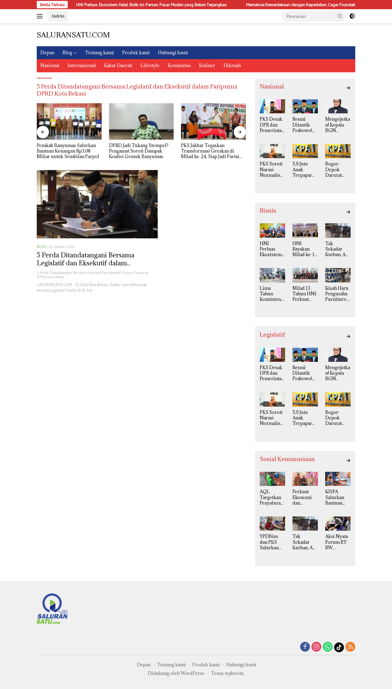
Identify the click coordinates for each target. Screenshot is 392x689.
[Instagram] (316, 647)
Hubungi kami (173, 52)
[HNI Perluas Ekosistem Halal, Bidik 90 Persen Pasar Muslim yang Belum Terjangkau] (272, 230)
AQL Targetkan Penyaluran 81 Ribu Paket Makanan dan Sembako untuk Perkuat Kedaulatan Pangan (271, 497)
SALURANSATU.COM (73, 34)
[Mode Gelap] (352, 16)
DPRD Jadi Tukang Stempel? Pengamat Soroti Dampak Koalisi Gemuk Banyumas (138, 151)
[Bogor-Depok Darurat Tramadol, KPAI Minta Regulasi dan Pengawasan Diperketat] (338, 151)
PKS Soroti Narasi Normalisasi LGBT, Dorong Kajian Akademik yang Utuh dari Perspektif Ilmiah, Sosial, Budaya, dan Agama (272, 169)
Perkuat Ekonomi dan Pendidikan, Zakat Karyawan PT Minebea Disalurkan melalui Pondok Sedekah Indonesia (305, 497)
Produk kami (136, 52)
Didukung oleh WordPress (176, 673)
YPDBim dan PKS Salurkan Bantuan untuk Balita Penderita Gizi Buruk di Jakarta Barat (271, 542)
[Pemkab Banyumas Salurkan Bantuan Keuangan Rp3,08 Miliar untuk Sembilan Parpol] (69, 121)
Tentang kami (99, 52)
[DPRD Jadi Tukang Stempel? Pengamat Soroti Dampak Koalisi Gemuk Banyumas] (141, 121)
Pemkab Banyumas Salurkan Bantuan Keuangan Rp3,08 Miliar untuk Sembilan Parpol (68, 151)
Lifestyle (150, 65)
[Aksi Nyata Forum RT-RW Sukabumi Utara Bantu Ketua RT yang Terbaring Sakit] (338, 524)
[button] (340, 16)
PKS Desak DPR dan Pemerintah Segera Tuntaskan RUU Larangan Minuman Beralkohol (272, 124)
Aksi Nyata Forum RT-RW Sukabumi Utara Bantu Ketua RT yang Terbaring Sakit (337, 542)
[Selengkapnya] (348, 88)
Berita (42, 246)
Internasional (82, 65)
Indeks (58, 16)
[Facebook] (305, 647)
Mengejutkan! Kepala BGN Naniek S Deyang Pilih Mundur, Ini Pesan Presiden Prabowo (337, 124)
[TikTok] (339, 647)
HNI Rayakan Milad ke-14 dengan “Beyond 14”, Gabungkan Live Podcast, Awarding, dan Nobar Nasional (304, 249)
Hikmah (232, 65)
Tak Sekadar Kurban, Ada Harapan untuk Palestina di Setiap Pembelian (337, 249)
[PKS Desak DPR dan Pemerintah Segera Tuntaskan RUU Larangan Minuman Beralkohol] (272, 106)
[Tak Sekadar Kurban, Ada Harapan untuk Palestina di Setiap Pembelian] (338, 230)
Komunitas (179, 65)
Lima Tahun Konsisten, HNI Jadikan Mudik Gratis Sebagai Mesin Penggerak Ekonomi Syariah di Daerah (271, 294)
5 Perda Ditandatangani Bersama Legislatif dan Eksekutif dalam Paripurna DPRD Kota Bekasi (85, 263)
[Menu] (41, 16)
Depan (47, 52)
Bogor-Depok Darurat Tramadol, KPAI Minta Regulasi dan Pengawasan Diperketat (337, 169)
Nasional (49, 65)
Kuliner (207, 65)
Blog (67, 52)
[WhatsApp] (328, 647)
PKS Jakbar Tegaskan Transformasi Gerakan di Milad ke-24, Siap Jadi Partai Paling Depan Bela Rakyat (210, 151)
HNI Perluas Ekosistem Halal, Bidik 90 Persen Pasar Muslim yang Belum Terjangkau (133, 4)
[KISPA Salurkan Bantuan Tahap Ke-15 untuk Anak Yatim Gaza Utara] (338, 479)
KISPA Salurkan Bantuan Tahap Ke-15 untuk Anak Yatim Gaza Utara (337, 497)
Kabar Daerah (118, 65)
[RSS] (350, 647)
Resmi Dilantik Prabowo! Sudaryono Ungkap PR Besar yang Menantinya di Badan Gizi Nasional (304, 124)
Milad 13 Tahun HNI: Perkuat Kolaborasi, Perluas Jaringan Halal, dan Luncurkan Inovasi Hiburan (304, 294)
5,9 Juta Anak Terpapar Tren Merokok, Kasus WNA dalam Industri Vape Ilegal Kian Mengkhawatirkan (304, 169)
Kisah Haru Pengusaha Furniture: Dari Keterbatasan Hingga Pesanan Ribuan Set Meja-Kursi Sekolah (337, 294)
